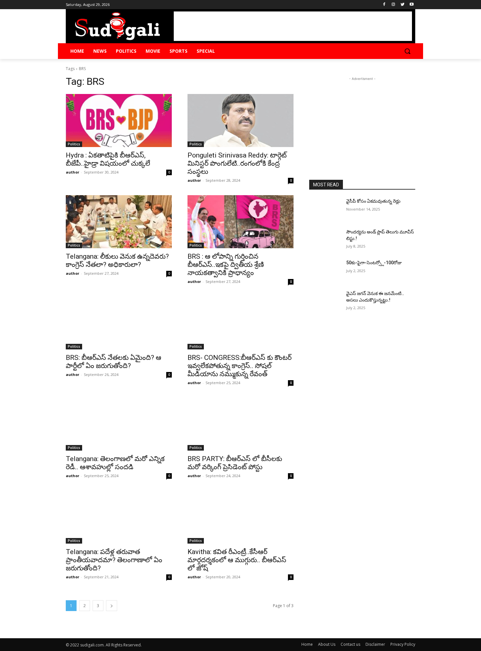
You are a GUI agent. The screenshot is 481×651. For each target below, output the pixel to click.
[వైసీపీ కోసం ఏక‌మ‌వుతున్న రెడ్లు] (325, 209)
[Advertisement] (293, 26)
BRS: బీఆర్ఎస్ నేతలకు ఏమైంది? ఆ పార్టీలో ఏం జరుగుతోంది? (113, 362)
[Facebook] (384, 5)
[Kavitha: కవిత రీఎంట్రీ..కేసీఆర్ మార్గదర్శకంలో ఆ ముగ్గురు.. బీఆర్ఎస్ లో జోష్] (240, 517)
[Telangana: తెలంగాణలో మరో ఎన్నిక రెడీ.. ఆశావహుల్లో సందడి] (119, 424)
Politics (74, 144)
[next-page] (111, 605)
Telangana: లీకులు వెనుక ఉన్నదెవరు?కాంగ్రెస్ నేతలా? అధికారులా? (117, 260)
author (72, 172)
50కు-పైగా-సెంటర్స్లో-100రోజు (374, 262)
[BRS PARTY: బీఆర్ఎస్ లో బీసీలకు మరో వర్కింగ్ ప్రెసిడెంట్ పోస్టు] (240, 424)
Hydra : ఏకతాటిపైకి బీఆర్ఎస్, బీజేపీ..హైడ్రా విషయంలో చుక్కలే (108, 159)
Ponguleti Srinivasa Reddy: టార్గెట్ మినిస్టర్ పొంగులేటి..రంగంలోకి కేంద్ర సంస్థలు (237, 163)
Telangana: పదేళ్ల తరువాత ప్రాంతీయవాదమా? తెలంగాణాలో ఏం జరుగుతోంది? (114, 560)
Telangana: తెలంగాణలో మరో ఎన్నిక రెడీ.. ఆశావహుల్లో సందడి (115, 463)
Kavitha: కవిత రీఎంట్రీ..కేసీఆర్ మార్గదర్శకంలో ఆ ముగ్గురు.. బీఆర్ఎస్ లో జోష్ (236, 560)
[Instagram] (393, 5)
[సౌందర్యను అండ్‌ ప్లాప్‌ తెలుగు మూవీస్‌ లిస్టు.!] (325, 240)
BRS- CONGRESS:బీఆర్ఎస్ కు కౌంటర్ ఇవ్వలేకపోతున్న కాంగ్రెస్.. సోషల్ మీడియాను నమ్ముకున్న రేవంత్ (239, 366)
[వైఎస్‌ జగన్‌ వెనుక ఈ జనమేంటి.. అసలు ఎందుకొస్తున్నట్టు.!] (325, 301)
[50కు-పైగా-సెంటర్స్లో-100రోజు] (325, 271)
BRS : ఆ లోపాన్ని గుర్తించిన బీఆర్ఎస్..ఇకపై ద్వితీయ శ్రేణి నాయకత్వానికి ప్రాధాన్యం (225, 264)
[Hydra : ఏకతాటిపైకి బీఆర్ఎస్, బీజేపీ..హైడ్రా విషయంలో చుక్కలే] (119, 120)
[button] (407, 51)
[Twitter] (402, 5)
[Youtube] (411, 5)
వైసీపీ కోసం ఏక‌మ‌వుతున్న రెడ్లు (373, 201)
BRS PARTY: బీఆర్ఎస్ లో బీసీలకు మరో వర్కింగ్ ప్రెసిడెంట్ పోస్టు (234, 463)
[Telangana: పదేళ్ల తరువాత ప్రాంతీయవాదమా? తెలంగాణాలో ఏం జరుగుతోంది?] (119, 517)
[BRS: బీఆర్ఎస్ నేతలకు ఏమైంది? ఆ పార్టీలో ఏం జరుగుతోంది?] (119, 322)
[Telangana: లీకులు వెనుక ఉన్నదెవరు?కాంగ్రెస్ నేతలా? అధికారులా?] (119, 221)
